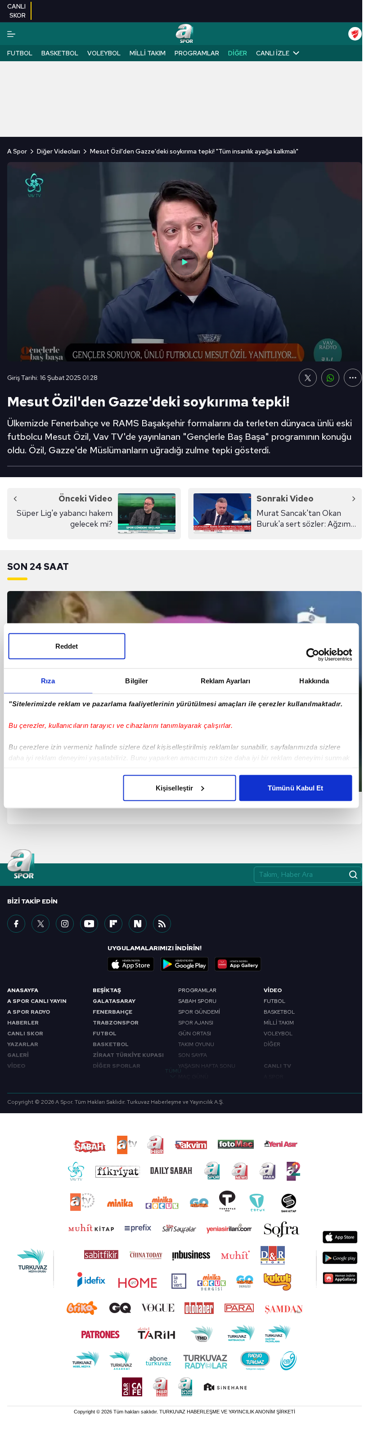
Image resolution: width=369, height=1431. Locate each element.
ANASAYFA (22, 990)
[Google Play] (184, 964)
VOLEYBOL (278, 1033)
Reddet (66, 646)
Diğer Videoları (58, 151)
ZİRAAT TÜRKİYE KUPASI (128, 1055)
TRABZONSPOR (116, 1022)
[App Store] (131, 964)
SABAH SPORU (197, 1001)
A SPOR (274, 1076)
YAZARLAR (22, 1044)
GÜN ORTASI (194, 1033)
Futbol (19, 53)
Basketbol (59, 53)
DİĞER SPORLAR (116, 1066)
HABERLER (23, 1022)
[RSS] (162, 924)
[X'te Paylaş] (308, 378)
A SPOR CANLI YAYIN (37, 1001)
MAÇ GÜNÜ (193, 1076)
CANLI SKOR (25, 1033)
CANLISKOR (16, 10)
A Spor (17, 151)
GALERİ (18, 1055)
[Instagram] (65, 924)
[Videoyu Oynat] (184, 261)
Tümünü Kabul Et (296, 787)
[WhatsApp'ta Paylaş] (330, 378)
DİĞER (272, 1044)
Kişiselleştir (174, 787)
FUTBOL (105, 1033)
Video (273, 990)
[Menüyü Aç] (11, 34)
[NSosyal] (138, 924)
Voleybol (104, 53)
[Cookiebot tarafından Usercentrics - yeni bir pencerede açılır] (312, 654)
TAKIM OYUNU (196, 1044)
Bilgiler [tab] (136, 680)
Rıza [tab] (48, 680)
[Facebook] (16, 924)
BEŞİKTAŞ (107, 990)
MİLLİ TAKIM (279, 1022)
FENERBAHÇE (112, 1012)
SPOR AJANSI (195, 1022)
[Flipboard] (113, 924)
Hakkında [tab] (314, 680)
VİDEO (16, 1066)
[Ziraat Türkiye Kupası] (355, 34)
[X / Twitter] (41, 924)
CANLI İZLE (272, 53)
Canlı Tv (277, 1066)
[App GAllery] (238, 964)
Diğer (237, 53)
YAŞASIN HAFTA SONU (206, 1066)
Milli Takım (148, 53)
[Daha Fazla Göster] (353, 378)
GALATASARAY (114, 1001)
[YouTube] (89, 924)
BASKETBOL (111, 1044)
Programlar (197, 53)
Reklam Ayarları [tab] (226, 680)
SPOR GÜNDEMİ (199, 1012)
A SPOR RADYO (28, 1012)
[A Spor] (184, 34)
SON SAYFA (192, 1055)
